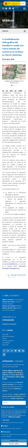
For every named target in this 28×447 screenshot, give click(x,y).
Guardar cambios (14, 444)
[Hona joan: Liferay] (13, 3)
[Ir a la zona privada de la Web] (6, 8)
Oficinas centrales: (12, 300)
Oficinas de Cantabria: (12, 306)
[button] (3, 8)
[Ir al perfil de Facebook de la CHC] (4, 351)
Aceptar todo (14, 440)
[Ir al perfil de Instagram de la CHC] (8, 351)
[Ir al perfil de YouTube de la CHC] (19, 351)
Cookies (4, 338)
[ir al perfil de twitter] (12, 351)
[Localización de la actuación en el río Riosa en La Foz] (14, 71)
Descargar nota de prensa (18, 275)
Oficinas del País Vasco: (12, 309)
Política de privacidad (8, 336)
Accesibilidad (5, 343)
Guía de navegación (8, 341)
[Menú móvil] (24, 9)
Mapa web (5, 345)
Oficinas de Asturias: (11, 303)
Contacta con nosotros (9, 324)
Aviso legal (5, 334)
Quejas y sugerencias (17, 398)
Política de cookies (14, 417)
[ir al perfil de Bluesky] (15, 351)
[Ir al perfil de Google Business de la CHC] (4, 354)
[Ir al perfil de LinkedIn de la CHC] (23, 351)
